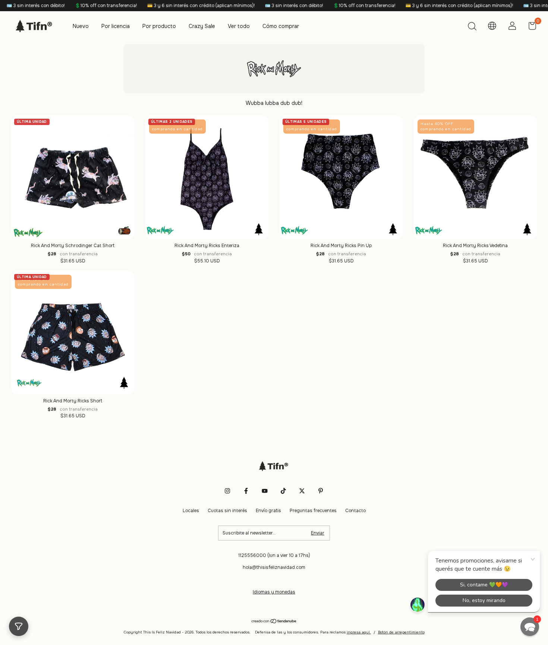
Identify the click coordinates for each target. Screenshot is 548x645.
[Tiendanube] (274, 621)
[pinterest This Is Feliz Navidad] (321, 491)
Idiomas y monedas (274, 592)
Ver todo (239, 26)
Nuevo (81, 26)
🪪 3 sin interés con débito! (270, 6)
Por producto (159, 26)
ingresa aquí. (359, 632)
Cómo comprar (280, 26)
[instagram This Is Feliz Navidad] (227, 491)
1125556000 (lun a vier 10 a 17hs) (274, 555)
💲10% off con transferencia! (82, 6)
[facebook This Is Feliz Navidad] (246, 491)
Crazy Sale (202, 26)
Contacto (355, 511)
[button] (529, 626)
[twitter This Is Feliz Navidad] (302, 491)
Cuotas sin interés (227, 511)
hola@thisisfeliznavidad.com (274, 567)
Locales (191, 511)
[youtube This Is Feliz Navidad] (265, 491)
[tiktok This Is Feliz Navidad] (283, 491)
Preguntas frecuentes (313, 511)
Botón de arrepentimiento (401, 632)
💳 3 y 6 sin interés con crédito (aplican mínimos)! (177, 6)
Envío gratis (268, 511)
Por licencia (115, 26)
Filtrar (18, 626)
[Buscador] (472, 27)
